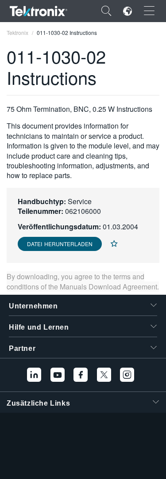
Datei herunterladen (60, 243)
